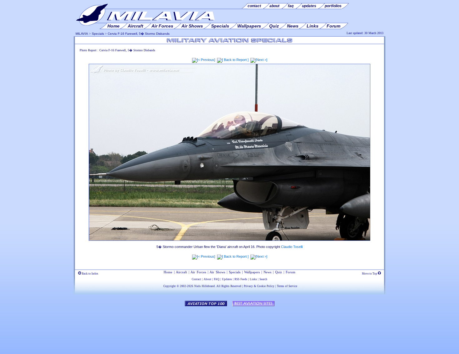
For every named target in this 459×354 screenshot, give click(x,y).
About (207, 279)
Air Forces (198, 272)
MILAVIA (82, 33)
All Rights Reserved (228, 286)
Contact (196, 279)
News (267, 272)
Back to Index (89, 273)
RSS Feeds (240, 279)
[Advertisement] (229, 327)
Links (253, 279)
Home (168, 272)
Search (263, 279)
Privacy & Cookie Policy (259, 286)
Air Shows (217, 272)
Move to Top (370, 273)
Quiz (278, 272)
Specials (98, 33)
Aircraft (181, 272)
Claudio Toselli (292, 247)
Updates (227, 279)
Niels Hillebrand (204, 286)
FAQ (217, 279)
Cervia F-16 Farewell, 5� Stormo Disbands (139, 33)
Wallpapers (252, 272)
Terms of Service (287, 286)
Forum (290, 272)
